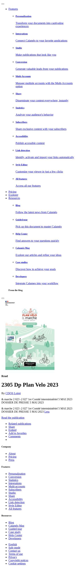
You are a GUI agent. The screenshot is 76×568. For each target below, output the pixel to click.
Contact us (14, 550)
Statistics (13, 480)
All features (14, 508)
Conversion (14, 476)
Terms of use (15, 553)
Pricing (12, 191)
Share (11, 495)
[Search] (2, 298)
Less (46, 411)
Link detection (16, 502)
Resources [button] (14, 198)
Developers (14, 538)
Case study (14, 532)
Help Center (15, 535)
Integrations (15, 483)
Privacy (12, 557)
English (12, 544)
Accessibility (15, 499)
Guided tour (15, 528)
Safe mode (14, 547)
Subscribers (14, 489)
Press (11, 459)
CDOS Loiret (13, 393)
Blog (11, 522)
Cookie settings (17, 563)
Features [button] (13, 8)
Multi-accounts (16, 486)
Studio (12, 492)
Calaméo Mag (16, 525)
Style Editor (15, 505)
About (12, 453)
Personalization (16, 473)
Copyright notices (18, 560)
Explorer (13, 194)
